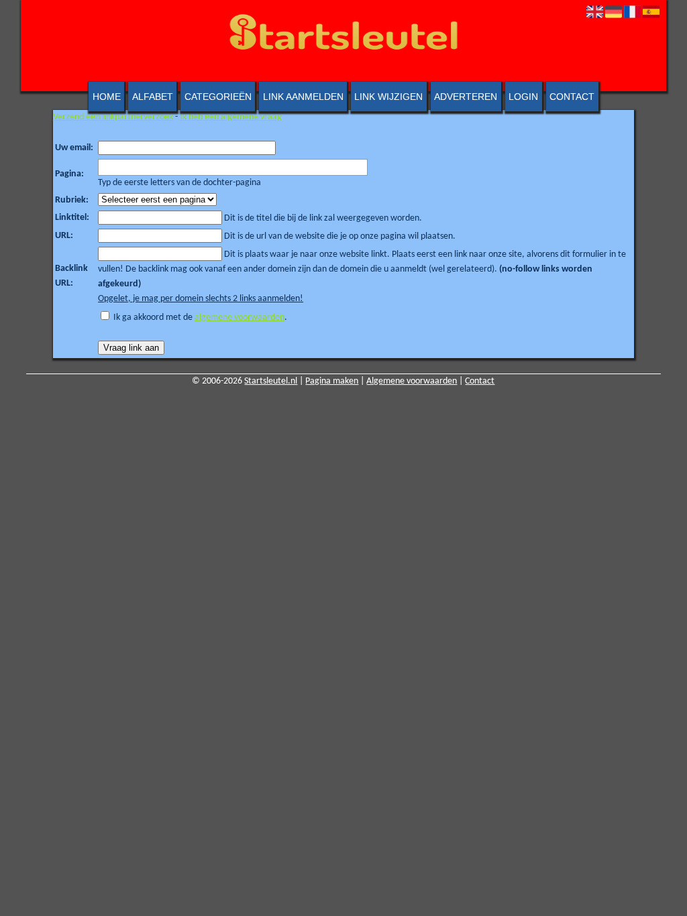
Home (107, 96)
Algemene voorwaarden (411, 381)
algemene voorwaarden (239, 317)
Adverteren (465, 96)
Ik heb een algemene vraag (231, 117)
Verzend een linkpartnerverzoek (113, 117)
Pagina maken (331, 381)
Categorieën (218, 96)
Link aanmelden (303, 96)
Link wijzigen (388, 96)
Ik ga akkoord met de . (200, 317)
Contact (571, 96)
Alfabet (152, 96)
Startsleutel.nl (270, 381)
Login (523, 96)
